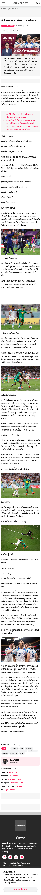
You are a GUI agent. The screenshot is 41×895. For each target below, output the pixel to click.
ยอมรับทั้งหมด (20, 889)
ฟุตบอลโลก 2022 (13, 9)
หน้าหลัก (3, 9)
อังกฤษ (22, 753)
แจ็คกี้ (21, 749)
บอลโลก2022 (33, 751)
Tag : (3, 749)
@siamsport (10, 789)
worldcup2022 (14, 751)
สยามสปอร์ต (13, 753)
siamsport (29, 749)
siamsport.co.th (15, 772)
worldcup (5, 751)
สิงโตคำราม (14, 749)
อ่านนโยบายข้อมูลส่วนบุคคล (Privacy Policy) (19, 881)
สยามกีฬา (5, 753)
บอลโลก (23, 751)
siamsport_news (14, 779)
